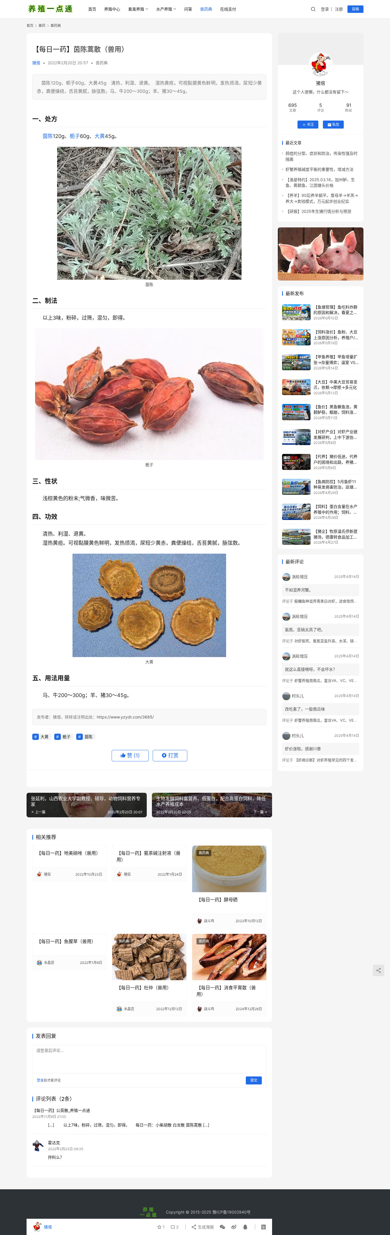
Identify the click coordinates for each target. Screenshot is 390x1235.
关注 (310, 125)
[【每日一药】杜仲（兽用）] (149, 957)
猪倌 (36, 62)
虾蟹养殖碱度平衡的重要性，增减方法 (319, 169)
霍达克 (54, 1142)
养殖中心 (112, 9)
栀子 (75, 136)
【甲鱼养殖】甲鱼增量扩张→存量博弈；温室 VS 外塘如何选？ (335, 363)
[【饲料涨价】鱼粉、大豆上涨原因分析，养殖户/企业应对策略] (296, 337)
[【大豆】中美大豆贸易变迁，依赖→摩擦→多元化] (296, 387)
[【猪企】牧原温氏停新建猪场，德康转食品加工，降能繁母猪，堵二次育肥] (296, 537)
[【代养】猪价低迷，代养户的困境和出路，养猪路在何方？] (296, 462)
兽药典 (206, 9)
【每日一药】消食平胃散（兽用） (226, 991)
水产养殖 (164, 9)
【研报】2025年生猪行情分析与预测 (318, 211)
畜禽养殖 (136, 9)
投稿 (355, 9)
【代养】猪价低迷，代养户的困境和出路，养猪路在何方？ (335, 462)
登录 (325, 9)
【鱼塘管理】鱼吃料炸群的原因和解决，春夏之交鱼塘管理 (335, 313)
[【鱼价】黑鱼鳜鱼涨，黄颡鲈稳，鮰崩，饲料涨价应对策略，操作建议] (296, 412)
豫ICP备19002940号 (231, 1212)
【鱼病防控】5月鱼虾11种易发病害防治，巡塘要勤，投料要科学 (335, 487)
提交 (253, 1080)
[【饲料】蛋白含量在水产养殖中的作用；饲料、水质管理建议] (296, 512)
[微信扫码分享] (222, 1227)
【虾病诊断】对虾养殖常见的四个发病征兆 (329, 760)
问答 (188, 9)
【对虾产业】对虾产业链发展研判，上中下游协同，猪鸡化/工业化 (335, 437)
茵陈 (48, 136)
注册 (339, 9)
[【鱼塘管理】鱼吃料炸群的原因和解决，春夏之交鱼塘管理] (296, 312)
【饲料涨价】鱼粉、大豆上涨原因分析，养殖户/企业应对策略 (336, 337)
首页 (92, 9)
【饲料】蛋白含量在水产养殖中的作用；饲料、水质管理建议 (335, 512)
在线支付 (228, 9)
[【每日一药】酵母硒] (229, 869)
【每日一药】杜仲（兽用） (143, 987)
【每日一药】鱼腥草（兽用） (66, 941)
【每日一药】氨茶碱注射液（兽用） (148, 856)
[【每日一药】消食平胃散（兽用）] (229, 957)
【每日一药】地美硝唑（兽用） (68, 853)
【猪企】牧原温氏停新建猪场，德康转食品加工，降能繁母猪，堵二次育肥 (335, 537)
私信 (335, 125)
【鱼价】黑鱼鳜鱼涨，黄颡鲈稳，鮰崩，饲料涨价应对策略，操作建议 (335, 412)
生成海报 (205, 1226)
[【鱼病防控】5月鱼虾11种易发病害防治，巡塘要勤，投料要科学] (296, 487)
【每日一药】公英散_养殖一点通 (61, 1110)
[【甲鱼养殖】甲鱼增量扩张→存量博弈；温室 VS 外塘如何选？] (296, 362)
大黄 (100, 136)
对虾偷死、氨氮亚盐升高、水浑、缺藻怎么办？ (333, 640)
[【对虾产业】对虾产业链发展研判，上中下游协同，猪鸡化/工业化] (296, 437)
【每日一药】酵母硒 (217, 899)
